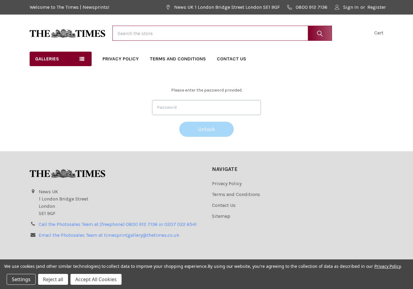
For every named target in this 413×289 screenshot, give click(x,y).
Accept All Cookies (96, 279)
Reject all (53, 279)
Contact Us (231, 59)
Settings (21, 279)
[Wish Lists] (348, 33)
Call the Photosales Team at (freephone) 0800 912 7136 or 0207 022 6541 (118, 224)
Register (376, 7)
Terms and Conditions (178, 59)
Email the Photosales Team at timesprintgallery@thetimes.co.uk (109, 235)
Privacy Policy (120, 59)
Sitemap (221, 216)
